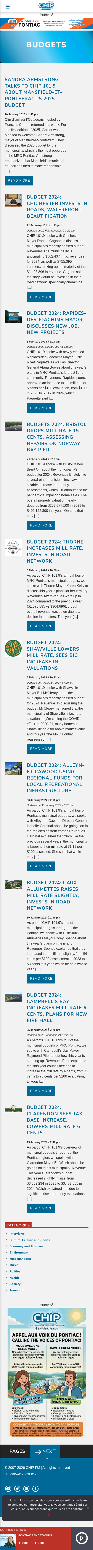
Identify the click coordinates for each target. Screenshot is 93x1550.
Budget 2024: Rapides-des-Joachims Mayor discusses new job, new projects (56, 322)
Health (14, 1277)
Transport (17, 1290)
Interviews (17, 1233)
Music (14, 1265)
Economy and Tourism (26, 1246)
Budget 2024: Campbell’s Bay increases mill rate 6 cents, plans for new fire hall (57, 1008)
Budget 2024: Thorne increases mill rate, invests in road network (55, 551)
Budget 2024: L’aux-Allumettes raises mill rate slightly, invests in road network (53, 895)
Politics (15, 1271)
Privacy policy (23, 1474)
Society (15, 1284)
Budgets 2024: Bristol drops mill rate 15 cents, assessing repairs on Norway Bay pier (57, 437)
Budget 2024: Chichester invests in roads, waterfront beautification (57, 206)
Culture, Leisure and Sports (30, 1240)
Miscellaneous (20, 1258)
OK (48, 1514)
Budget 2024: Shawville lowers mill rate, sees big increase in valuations (53, 655)
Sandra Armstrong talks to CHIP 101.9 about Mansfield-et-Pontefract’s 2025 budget (34, 92)
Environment (19, 1252)
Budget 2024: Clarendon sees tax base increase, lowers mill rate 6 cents (54, 1120)
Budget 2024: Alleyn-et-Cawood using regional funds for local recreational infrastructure (55, 778)
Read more (19, 180)
